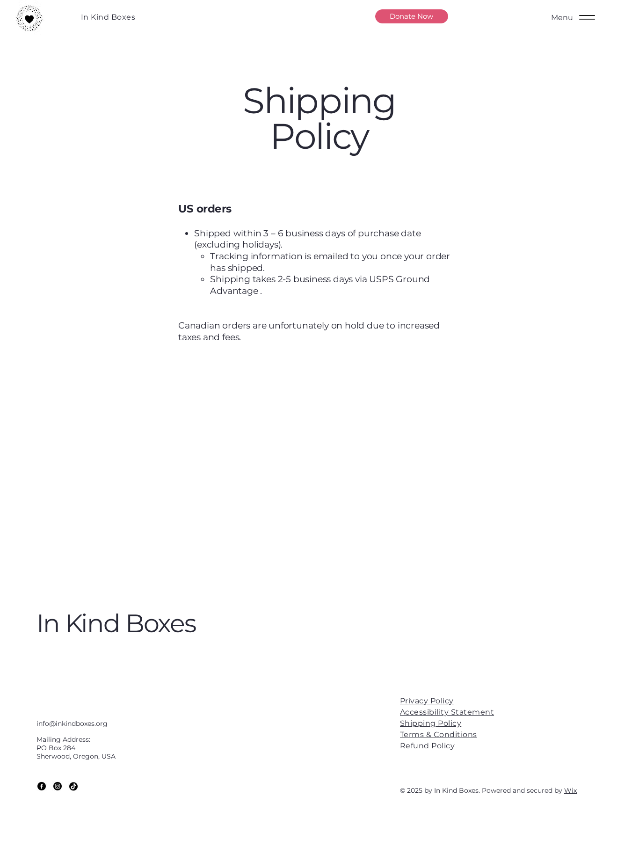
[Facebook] (41, 786)
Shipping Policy (430, 723)
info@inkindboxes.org (72, 723)
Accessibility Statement (447, 712)
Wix (570, 790)
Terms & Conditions (438, 734)
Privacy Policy (427, 700)
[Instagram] (57, 786)
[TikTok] (73, 786)
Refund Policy (427, 745)
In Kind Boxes (108, 17)
